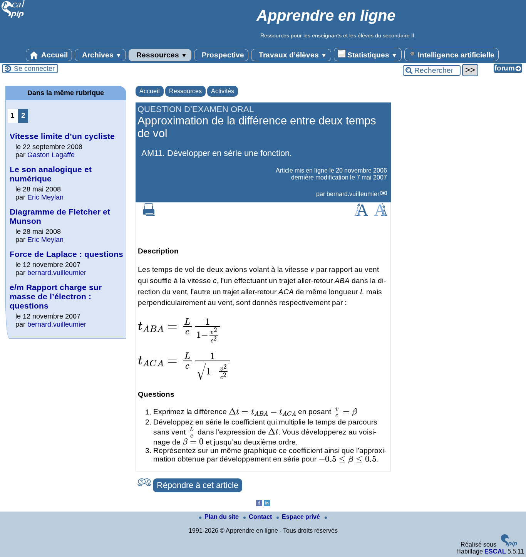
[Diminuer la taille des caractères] (380, 213)
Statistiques (371, 55)
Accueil (54, 55)
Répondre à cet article (197, 485)
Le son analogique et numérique (51, 174)
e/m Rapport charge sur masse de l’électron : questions (56, 296)
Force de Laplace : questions (66, 254)
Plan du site (222, 516)
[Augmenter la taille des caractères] (361, 213)
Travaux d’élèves (292, 55)
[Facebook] (259, 504)
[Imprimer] (149, 213)
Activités (222, 91)
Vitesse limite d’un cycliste (62, 136)
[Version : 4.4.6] (509, 544)
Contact (261, 516)
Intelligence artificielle (455, 55)
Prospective (222, 55)
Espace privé (302, 516)
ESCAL (495, 551)
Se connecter (34, 68)
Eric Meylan (45, 197)
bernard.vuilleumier (353, 194)
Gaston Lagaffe (51, 155)
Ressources (160, 55)
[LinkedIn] (267, 504)
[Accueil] (13, 17)
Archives (101, 55)
